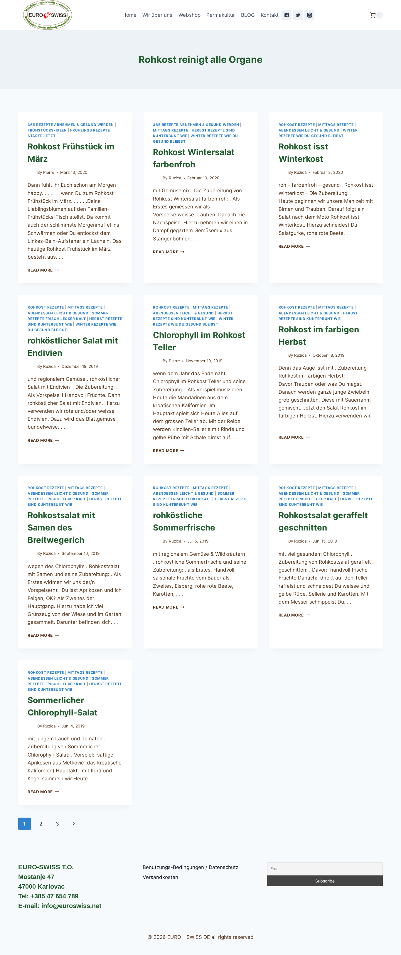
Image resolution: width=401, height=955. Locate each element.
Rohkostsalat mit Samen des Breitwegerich (61, 527)
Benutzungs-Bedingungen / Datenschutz (190, 867)
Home (129, 15)
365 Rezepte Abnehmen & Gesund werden (71, 124)
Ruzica (175, 178)
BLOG (248, 15)
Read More (40, 270)
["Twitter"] (298, 15)
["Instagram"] (309, 15)
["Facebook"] (287, 15)
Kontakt (270, 15)
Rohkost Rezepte (297, 124)
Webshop (189, 15)
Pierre (48, 172)
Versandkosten (160, 877)
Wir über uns (157, 15)
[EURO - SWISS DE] (47, 15)
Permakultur (220, 15)
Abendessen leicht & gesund (309, 130)
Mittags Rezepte (170, 130)
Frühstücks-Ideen (47, 130)
